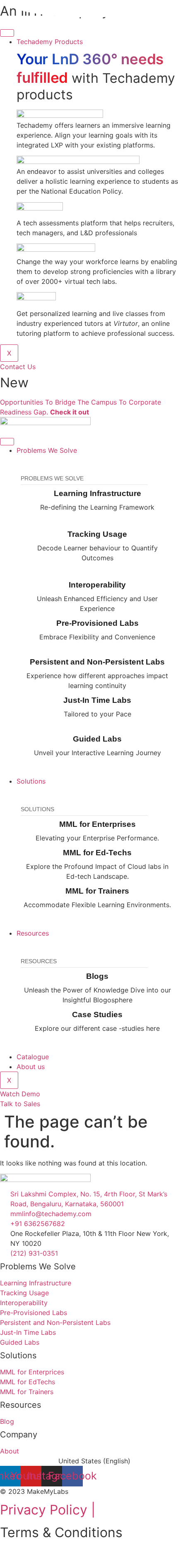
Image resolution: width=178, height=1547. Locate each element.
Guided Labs (97, 739)
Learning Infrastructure (97, 493)
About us (31, 1067)
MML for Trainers (97, 891)
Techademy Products (50, 41)
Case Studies (97, 1014)
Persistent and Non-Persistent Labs (97, 662)
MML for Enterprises (97, 824)
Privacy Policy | (47, 1510)
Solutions (31, 781)
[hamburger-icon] (7, 33)
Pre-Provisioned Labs (97, 623)
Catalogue (33, 1057)
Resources (33, 933)
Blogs (97, 976)
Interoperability (97, 584)
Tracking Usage (97, 534)
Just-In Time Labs (97, 700)
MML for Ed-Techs (97, 852)
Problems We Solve (47, 450)
